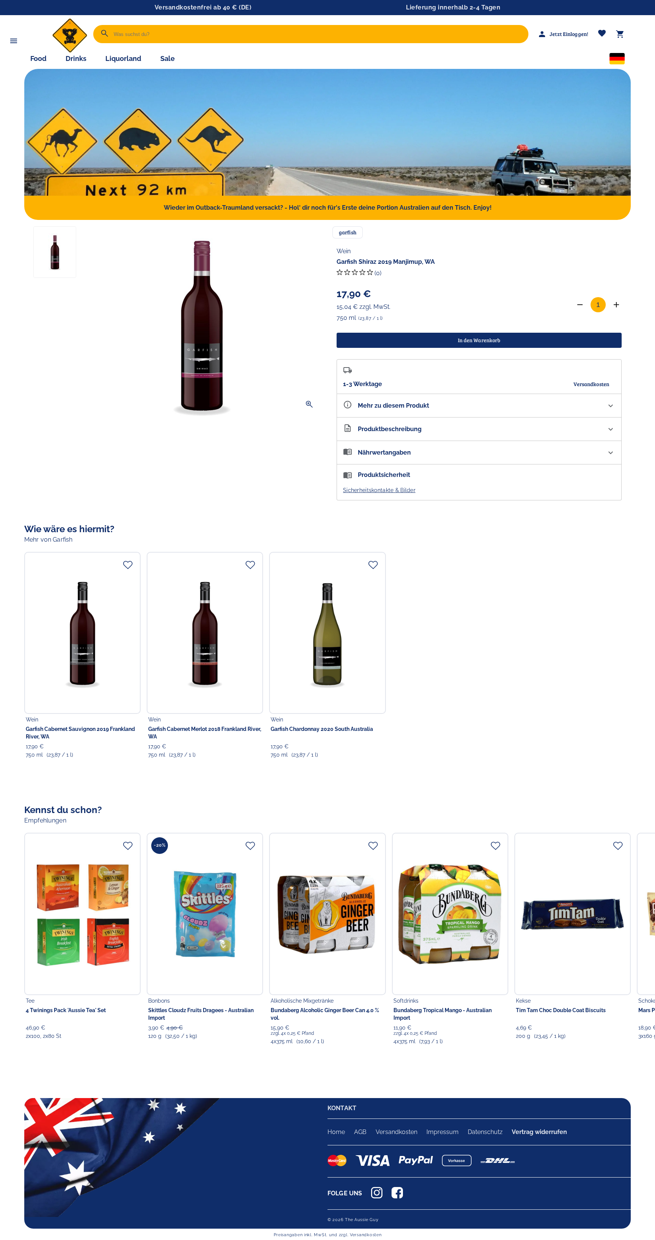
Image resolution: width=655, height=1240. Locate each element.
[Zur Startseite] (69, 51)
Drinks (76, 58)
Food (38, 58)
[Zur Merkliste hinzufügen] (127, 564)
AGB (360, 1132)
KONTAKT (342, 1108)
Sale (167, 58)
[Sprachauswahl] (617, 60)
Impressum (442, 1132)
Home (336, 1132)
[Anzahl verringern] (580, 305)
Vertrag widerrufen (539, 1132)
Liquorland (123, 58)
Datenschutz (485, 1132)
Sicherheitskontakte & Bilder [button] (379, 490)
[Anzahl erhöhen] (616, 305)
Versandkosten (396, 1132)
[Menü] (13, 40)
